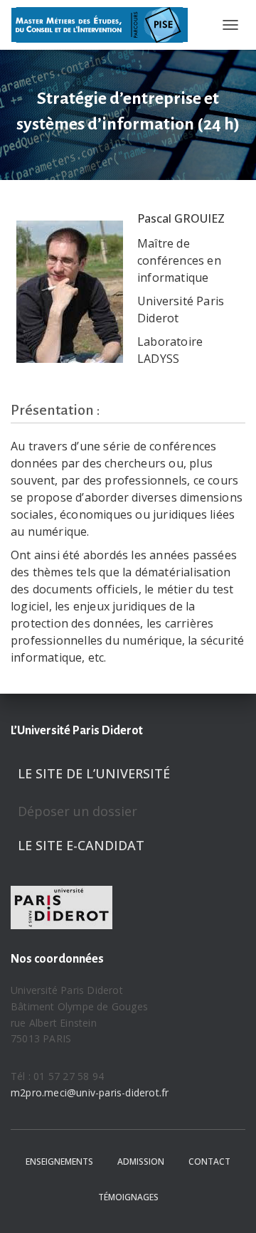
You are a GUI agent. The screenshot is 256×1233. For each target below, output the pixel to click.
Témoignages (128, 1197)
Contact (209, 1161)
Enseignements (59, 1161)
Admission (140, 1161)
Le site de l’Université (94, 773)
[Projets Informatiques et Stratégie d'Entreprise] (105, 25)
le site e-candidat (81, 845)
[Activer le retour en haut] (228, 1204)
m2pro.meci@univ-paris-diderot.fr (90, 1092)
